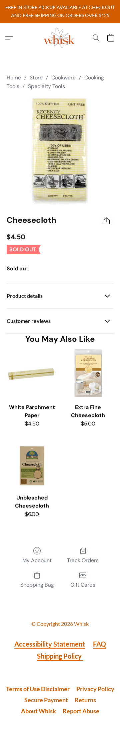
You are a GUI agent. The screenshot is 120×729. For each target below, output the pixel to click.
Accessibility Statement (49, 644)
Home (14, 77)
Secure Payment (46, 700)
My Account (37, 560)
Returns (85, 700)
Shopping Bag (37, 584)
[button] (60, 38)
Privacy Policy (95, 688)
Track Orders (83, 560)
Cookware (63, 77)
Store (36, 77)
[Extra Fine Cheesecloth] (88, 374)
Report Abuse (81, 711)
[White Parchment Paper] (32, 374)
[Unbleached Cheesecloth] (32, 464)
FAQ (99, 644)
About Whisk (38, 711)
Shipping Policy (60, 656)
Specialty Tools (46, 86)
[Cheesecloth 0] (60, 151)
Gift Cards (82, 584)
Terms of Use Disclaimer (38, 688)
